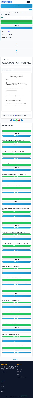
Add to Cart (17, 27)
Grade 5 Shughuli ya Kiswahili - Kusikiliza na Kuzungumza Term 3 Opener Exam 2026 (15, 209)
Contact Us (2, 384)
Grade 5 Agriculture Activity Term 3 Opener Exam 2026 (11, 311)
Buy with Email (17, 25)
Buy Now (12, 69)
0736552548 (18, 5)
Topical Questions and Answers (21, 377)
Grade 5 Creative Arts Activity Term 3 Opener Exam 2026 (12, 289)
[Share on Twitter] (14, 120)
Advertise (2, 386)
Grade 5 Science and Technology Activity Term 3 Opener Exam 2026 (14, 174)
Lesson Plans (19, 371)
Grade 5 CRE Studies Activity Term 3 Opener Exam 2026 (11, 300)
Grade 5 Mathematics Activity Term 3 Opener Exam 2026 (12, 197)
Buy (15, 115)
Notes (18, 374)
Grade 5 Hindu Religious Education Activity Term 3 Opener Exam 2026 (14, 232)
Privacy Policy (3, 389)
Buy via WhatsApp (17, 23)
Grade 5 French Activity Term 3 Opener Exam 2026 (11, 266)
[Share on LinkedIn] (22, 120)
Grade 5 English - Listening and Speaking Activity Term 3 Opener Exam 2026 (15, 243)
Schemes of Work (19, 369)
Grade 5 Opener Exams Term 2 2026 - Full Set (10, 323)
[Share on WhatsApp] (16, 120)
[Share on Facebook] (11, 120)
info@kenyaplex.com (18, 6)
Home (18, 366)
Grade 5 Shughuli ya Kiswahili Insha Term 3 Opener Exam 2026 (13, 140)
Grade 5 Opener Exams (11, 35)
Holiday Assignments (20, 376)
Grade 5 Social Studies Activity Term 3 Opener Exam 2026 (12, 185)
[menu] (31, 2)
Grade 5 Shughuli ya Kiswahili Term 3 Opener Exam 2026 (12, 163)
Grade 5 (9, 31)
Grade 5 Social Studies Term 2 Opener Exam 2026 (10, 334)
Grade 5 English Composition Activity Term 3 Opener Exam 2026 (13, 151)
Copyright (2, 391)
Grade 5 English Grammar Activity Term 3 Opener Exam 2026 (12, 277)
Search (30, 9)
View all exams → (16, 359)
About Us (2, 383)
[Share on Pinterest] (19, 120)
